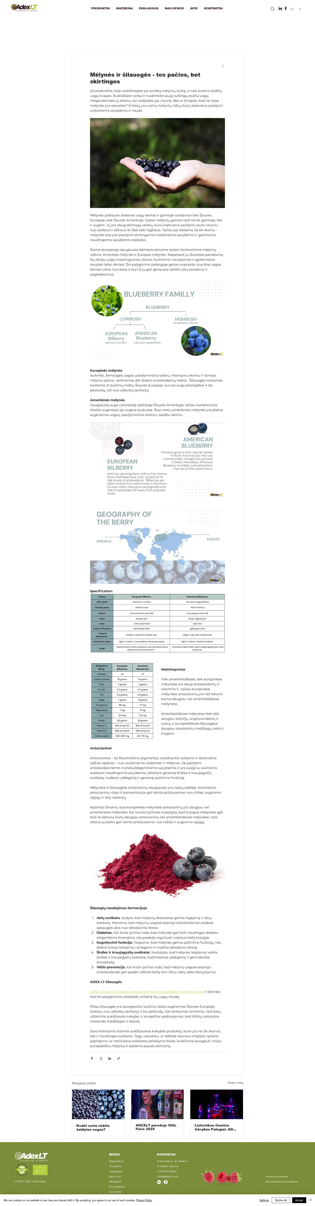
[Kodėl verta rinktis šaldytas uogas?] (98, 1104)
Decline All (281, 1200)
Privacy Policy (144, 1200)
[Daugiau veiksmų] (223, 66)
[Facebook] (285, 8)
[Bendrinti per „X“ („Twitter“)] (100, 1058)
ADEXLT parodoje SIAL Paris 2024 (156, 1127)
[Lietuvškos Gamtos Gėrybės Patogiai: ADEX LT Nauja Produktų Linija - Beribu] (216, 1104)
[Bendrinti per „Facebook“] (92, 1058)
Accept (299, 1200)
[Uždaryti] (310, 1200)
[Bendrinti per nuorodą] (118, 1058)
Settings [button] (264, 1200)
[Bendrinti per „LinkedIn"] (109, 1058)
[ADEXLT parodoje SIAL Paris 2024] (157, 1104)
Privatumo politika (277, 1176)
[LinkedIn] (280, 8)
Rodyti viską (235, 1082)
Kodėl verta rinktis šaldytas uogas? (93, 1127)
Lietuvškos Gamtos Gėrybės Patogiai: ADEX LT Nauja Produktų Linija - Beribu (216, 1127)
